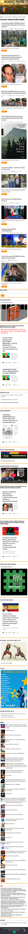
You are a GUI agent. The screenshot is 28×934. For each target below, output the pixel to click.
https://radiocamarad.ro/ (7, 566)
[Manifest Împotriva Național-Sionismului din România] (3, 847)
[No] (26, 930)
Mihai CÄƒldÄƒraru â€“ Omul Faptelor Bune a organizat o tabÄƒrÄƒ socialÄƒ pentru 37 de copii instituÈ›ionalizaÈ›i (13, 894)
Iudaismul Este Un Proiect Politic (12, 855)
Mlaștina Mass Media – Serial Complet (13, 832)
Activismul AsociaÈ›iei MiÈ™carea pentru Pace (13, 900)
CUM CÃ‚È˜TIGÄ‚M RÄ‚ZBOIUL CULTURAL (13, 909)
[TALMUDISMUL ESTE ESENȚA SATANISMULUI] (3, 875)
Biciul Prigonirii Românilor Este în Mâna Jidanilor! (15, 869)
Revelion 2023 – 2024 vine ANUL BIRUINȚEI (14, 753)
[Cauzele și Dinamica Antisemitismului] (3, 736)
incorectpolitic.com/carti (7, 302)
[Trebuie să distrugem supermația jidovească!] (3, 806)
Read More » (4, 50)
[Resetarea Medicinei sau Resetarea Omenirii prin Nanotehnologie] (3, 790)
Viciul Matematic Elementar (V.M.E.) (13, 878)
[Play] (2, 481)
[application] (14, 475)
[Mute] (23, 481)
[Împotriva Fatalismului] (3, 824)
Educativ (13, 122)
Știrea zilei (19, 28)
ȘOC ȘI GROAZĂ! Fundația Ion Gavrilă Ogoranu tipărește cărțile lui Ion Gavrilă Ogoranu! (12, 118)
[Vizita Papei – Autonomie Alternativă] (3, 750)
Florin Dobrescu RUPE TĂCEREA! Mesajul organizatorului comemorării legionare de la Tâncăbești (13, 24)
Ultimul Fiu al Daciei (9, 730)
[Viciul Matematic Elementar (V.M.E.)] (3, 880)
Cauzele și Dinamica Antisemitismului (13, 735)
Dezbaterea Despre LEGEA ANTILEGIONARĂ (8, 229)
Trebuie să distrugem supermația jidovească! (14, 805)
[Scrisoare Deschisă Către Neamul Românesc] (3, 815)
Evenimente (17, 95)
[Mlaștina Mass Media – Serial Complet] (3, 834)
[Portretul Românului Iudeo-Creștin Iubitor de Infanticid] (3, 843)
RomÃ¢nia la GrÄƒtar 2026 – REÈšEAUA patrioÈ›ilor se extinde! (11, 915)
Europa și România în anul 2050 (11, 744)
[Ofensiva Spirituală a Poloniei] (3, 866)
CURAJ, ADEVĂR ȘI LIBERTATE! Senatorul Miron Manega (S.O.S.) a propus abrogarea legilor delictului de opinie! (16, 726)
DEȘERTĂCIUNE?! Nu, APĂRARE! (12, 784)
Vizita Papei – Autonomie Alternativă (13, 748)
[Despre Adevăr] (3, 776)
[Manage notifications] (24, 931)
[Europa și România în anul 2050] (3, 745)
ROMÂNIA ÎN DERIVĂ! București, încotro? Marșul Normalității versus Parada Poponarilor (13, 92)
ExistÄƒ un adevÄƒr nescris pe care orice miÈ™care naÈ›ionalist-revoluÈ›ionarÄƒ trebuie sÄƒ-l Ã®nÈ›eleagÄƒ (14, 906)
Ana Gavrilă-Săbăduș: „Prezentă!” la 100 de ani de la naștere (13, 168)
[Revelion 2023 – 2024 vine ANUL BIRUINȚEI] (3, 754)
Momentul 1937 (8, 837)
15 (3, 62)
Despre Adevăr (8, 775)
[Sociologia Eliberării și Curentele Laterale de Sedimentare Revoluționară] (3, 820)
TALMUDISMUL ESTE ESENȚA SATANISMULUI (15, 874)
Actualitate (14, 28)
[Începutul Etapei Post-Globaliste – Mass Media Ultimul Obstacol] (3, 829)
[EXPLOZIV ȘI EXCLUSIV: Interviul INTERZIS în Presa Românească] (3, 861)
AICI (10, 663)
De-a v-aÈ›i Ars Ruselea (7, 910)
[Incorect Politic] (14, 7)
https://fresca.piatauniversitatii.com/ (9, 402)
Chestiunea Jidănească (16, 61)
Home (1, 17)
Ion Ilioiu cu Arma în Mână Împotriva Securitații (11, 199)
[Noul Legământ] (3, 794)
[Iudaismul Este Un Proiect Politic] (3, 857)
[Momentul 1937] (3, 838)
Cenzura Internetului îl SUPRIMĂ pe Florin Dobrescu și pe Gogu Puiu (13, 257)
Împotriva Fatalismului (9, 823)
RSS (2, 886)
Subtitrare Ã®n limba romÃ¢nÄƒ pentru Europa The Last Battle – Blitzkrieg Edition (13, 897)
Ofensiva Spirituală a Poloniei (11, 865)
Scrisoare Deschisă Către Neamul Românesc (14, 814)
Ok (14, 932)
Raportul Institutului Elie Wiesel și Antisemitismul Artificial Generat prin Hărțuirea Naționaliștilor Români (11, 57)
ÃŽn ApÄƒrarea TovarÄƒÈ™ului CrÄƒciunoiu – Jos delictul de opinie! (13, 912)
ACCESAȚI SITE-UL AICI (8, 461)
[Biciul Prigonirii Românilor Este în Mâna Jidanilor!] (3, 870)
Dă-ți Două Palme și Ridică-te (11, 809)
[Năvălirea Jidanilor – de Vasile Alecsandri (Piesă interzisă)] (3, 740)
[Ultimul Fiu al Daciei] (3, 731)
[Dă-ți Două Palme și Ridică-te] (3, 811)
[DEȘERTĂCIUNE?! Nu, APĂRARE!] (3, 785)
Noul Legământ (8, 793)
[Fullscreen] (25, 481)
